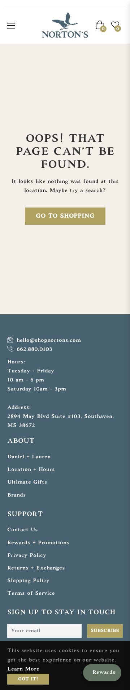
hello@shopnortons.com (47, 340)
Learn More (23, 669)
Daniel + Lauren (29, 457)
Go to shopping (65, 216)
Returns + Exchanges (36, 568)
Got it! (28, 679)
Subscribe (105, 631)
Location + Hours (31, 469)
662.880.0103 (33, 349)
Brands (16, 495)
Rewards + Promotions (38, 543)
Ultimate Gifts (27, 482)
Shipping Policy (28, 581)
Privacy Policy (26, 555)
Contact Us (22, 530)
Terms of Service (31, 593)
